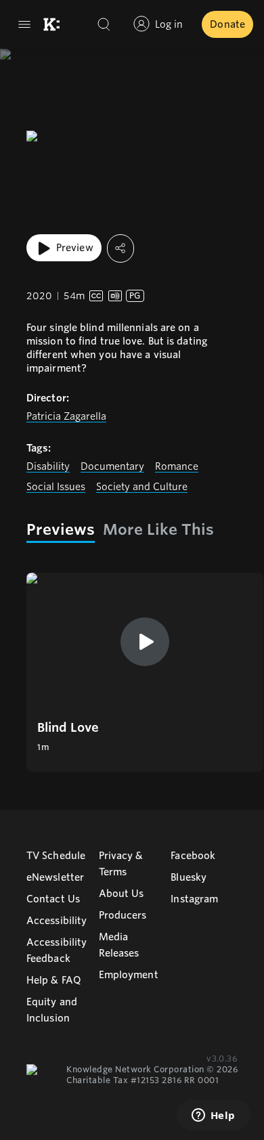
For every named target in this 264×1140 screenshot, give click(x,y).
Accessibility (56, 920)
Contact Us (53, 899)
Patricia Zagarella (66, 416)
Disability (48, 466)
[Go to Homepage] (51, 24)
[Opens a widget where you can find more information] (213, 1116)
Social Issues (55, 486)
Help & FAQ (53, 980)
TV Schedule (55, 855)
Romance (176, 466)
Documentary (112, 466)
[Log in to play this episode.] (144, 641)
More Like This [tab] (158, 529)
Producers (123, 915)
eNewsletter (55, 877)
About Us (121, 893)
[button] (144, 672)
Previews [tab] (60, 529)
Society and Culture (142, 486)
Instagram (194, 899)
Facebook (193, 855)
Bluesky (188, 877)
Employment (128, 974)
